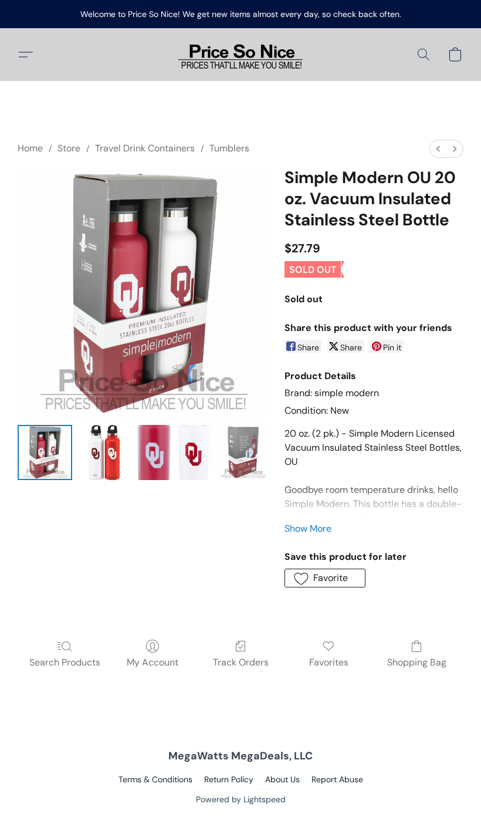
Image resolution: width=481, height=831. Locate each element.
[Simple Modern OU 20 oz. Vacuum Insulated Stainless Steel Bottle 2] (154, 452)
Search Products (64, 662)
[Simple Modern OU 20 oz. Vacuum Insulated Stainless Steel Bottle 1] (104, 452)
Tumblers (229, 148)
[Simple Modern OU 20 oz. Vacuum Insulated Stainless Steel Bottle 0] (45, 452)
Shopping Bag (416, 662)
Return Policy (228, 779)
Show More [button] (307, 528)
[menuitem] (438, 148)
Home (30, 148)
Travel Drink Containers (145, 148)
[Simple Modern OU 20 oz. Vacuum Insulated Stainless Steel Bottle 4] (243, 452)
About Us (282, 779)
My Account (152, 662)
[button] (240, 54)
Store (68, 148)
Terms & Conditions (155, 779)
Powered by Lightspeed (241, 799)
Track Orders (241, 662)
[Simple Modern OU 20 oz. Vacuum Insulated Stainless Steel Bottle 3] (193, 452)
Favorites (328, 662)
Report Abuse (337, 779)
